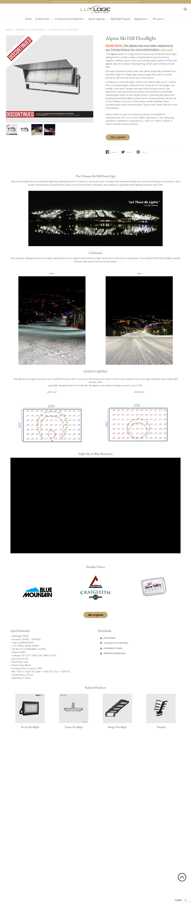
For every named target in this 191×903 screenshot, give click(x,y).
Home (28, 18)
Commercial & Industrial (30, 30)
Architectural (42, 18)
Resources (158, 18)
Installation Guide (113, 648)
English (178, 900)
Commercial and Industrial (69, 18)
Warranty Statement (115, 653)
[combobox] (181, 900)
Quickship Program (121, 18)
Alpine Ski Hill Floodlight (64, 30)
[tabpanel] (49, 79)
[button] (182, 877)
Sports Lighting (96, 18)
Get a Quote (117, 137)
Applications (141, 18)
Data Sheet (110, 637)
